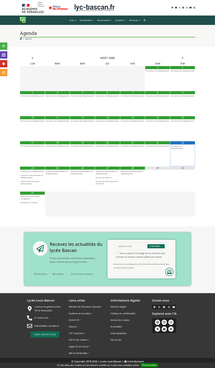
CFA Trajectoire (76, 333)
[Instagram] (169, 307)
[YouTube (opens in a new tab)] (191, 7)
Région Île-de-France (78, 346)
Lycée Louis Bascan (110, 361)
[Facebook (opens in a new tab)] (183, 7)
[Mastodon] (154, 307)
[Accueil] (21, 38)
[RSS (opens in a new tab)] (194, 7)
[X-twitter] (159, 307)
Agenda (28, 38)
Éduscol (72, 326)
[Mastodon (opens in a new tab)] (172, 7)
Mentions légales (118, 306)
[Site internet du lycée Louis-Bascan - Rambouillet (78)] (94, 7)
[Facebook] (164, 307)
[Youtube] (173, 307)
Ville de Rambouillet (78, 353)
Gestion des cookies (120, 320)
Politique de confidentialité (122, 313)
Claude (157, 329)
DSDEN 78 (74, 320)
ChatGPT (157, 322)
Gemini (171, 329)
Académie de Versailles (79, 313)
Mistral (164, 329)
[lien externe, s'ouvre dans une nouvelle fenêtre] (34, 7)
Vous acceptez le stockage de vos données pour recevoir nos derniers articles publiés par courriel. (140, 255)
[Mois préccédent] (32, 58)
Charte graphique (118, 333)
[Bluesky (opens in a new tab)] (176, 7)
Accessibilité (116, 326)
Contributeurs (135, 361)
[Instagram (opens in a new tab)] (187, 7)
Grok (171, 322)
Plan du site (115, 339)
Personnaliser (149, 365)
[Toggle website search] (144, 20)
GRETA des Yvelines (78, 339)
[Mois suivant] (182, 58)
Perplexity (164, 322)
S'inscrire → (156, 246)
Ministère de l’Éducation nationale (84, 306)
